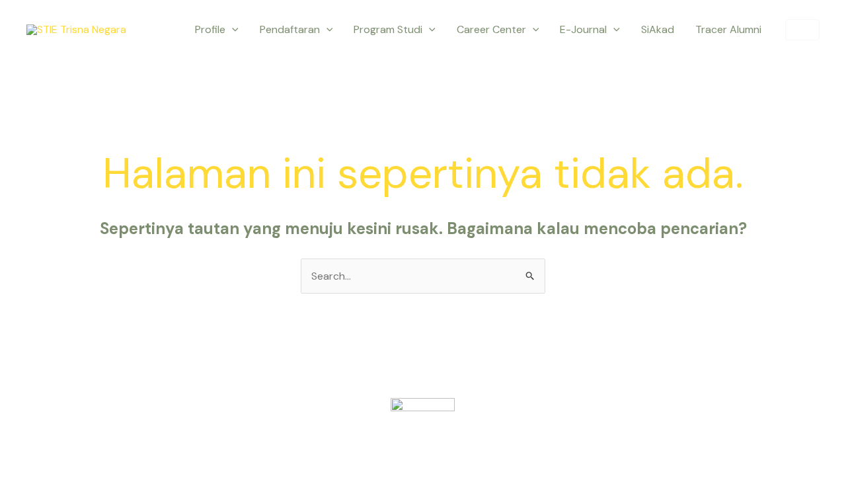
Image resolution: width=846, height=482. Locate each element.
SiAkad (657, 29)
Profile (210, 29)
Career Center (491, 29)
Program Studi (388, 29)
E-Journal (583, 29)
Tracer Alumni (728, 29)
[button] (232, 30)
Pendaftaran (290, 29)
